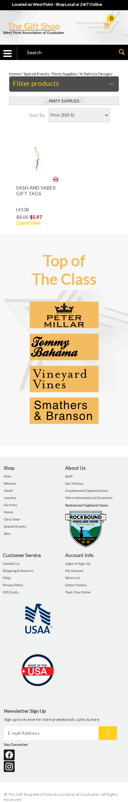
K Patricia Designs (96, 73)
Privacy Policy (13, 585)
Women (10, 483)
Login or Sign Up (77, 563)
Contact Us (11, 563)
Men (7, 476)
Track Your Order (78, 592)
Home (15, 73)
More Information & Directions (89, 498)
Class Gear (12, 519)
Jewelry (10, 498)
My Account (74, 571)
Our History (74, 483)
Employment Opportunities (86, 490)
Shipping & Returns (18, 571)
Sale (7, 533)
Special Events (36, 73)
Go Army (10, 505)
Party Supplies (64, 73)
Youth (8, 490)
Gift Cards (10, 592)
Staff (69, 476)
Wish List (72, 578)
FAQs (7, 578)
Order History (76, 585)
